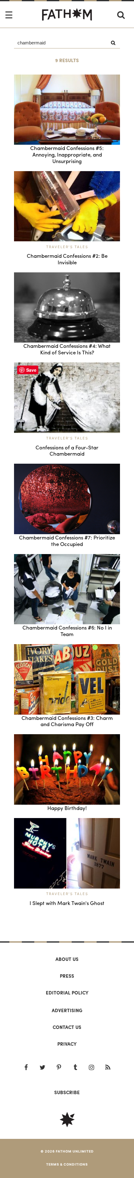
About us (67, 959)
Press (67, 975)
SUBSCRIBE (67, 1092)
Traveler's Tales (67, 247)
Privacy (67, 1043)
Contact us (67, 1027)
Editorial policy (67, 992)
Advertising (67, 1010)
